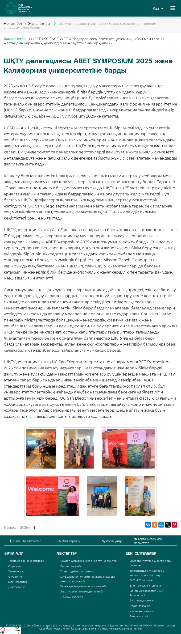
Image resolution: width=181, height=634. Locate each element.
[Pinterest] (174, 525)
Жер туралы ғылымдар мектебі (81, 591)
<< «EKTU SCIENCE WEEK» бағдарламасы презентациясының (80, 39)
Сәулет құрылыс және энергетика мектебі (88, 560)
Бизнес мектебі (70, 566)
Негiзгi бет (13, 23)
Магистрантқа (17, 581)
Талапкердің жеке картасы (26, 560)
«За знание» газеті (142, 611)
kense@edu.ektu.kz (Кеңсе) (125, 628)
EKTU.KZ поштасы (141, 580)
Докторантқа (16, 587)
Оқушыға (14, 566)
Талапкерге (16, 571)
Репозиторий (139, 616)
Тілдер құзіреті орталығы (77, 571)
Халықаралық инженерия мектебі (83, 586)
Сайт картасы (70, 541)
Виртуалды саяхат (142, 600)
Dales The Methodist (26, 541)
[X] (168, 525)
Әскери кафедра (71, 597)
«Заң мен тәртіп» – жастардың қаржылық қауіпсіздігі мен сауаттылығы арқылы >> (85, 41)
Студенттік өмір (140, 606)
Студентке (15, 576)
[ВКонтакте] (148, 525)
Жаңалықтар (40, 23)
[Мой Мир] (161, 525)
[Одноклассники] (154, 525)
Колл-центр (113, 541)
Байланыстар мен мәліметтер (148, 541)
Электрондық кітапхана (145, 585)
